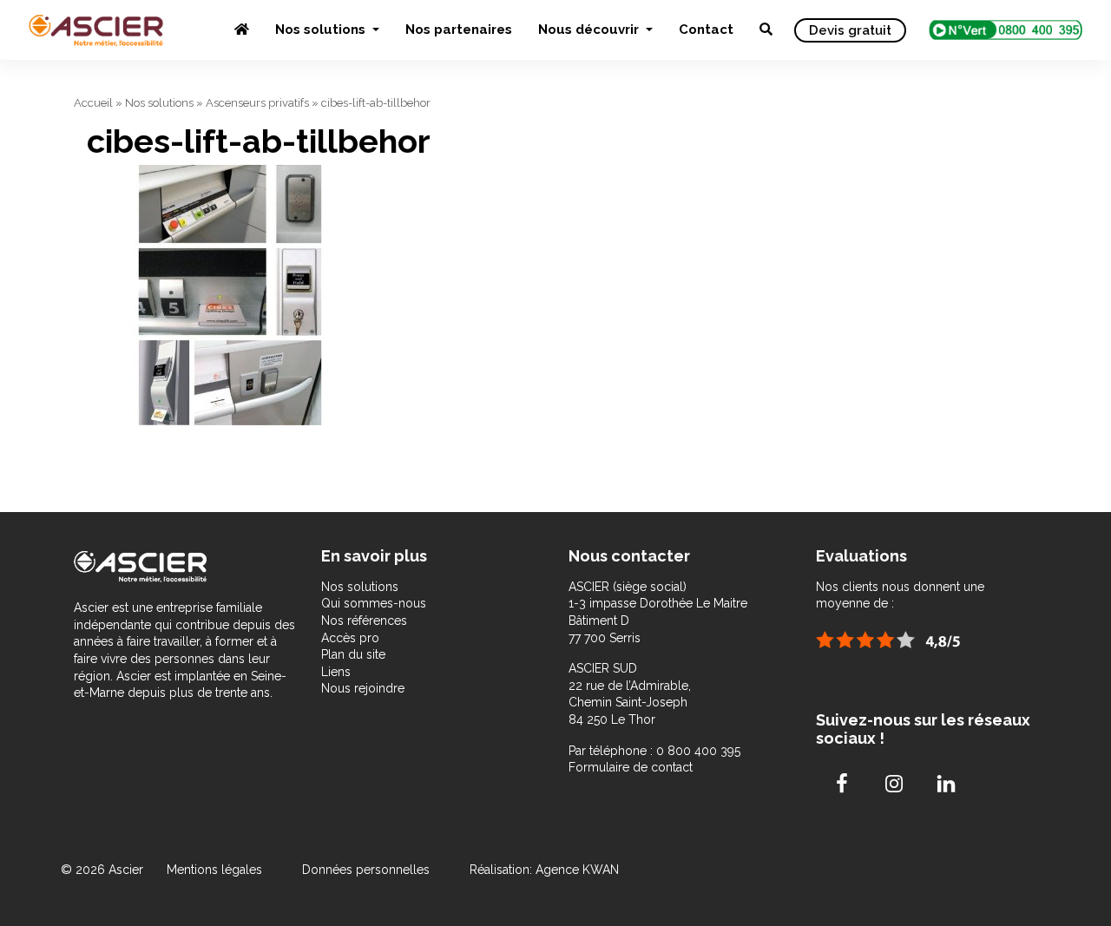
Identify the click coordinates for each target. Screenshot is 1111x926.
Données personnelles (366, 870)
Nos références (364, 620)
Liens (336, 672)
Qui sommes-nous (373, 603)
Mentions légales (216, 870)
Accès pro (350, 638)
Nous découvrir (590, 29)
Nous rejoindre (362, 688)
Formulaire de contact (631, 767)
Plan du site (353, 654)
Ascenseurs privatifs (257, 102)
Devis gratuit (850, 30)
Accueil (93, 102)
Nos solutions (322, 29)
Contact (706, 29)
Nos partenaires (458, 29)
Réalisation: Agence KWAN (544, 870)
